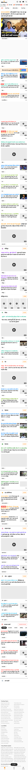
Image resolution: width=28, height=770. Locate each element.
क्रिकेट (3, 80)
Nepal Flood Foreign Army (18, 709)
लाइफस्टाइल (4, 552)
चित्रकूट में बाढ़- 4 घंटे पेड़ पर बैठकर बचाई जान (7, 747)
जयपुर (3, 385)
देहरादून (3, 127)
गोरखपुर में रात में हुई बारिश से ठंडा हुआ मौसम (7, 749)
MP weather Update (17, 720)
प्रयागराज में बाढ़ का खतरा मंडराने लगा (19, 755)
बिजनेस (3, 468)
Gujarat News (16, 735)
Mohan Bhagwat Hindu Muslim (6, 710)
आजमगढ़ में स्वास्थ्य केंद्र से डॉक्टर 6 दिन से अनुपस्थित (7, 753)
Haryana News (3, 729)
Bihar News (16, 733)
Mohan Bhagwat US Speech (19, 704)
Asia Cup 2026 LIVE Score (6, 718)
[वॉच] (23, 2)
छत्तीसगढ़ (21, 627)
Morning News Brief (4, 712)
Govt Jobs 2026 (4, 707)
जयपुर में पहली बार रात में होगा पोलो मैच (19, 752)
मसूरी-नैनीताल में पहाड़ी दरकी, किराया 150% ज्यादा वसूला (7, 750)
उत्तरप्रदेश (4, 627)
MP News (16, 732)
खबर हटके (3, 244)
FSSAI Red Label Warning (18, 710)
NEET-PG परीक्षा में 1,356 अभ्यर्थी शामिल (7, 760)
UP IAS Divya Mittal (17, 718)
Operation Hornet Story (5, 704)
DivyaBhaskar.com (17, 766)
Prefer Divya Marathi (5, 740)
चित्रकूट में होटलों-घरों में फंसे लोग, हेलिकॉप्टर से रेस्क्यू (20, 760)
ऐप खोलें (14, 764)
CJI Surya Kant (16, 707)
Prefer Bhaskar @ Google (18, 741)
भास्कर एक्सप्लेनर (4, 38)
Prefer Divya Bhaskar (18, 740)
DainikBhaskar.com (4, 766)
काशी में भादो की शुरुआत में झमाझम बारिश (19, 758)
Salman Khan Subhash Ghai (19, 712)
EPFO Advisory (16, 706)
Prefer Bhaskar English (5, 741)
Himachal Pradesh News (18, 727)
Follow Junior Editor (4, 743)
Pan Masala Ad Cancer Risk (6, 709)
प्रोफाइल (23, 768)
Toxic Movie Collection (5, 723)
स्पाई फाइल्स (4, 138)
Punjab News (16, 729)
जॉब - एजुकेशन (4, 600)
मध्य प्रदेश (10, 627)
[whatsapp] (24, 38)
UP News (2, 733)
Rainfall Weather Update (18, 715)
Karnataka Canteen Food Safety (7, 720)
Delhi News (3, 727)
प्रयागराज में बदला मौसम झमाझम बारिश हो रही (7, 758)
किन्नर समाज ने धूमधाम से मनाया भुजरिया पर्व (7, 752)
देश (2, 181)
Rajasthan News (4, 735)
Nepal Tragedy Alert (4, 706)
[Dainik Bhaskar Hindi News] (4, 2)
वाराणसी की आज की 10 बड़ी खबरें (19, 753)
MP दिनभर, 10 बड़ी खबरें (4, 755)
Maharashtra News (17, 730)
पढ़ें (4, 768)
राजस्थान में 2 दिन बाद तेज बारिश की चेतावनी (7, 761)
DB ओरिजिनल (4, 100)
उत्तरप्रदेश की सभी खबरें (22, 624)
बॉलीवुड (3, 272)
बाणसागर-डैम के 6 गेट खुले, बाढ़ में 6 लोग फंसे (20, 750)
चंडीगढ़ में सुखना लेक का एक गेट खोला (19, 747)
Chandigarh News (4, 732)
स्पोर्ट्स (3, 395)
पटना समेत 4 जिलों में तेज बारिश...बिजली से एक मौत (20, 749)
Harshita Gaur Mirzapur (18, 713)
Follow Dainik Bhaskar (5, 738)
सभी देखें (24, 296)
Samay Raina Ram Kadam (5, 713)
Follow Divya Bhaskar (18, 738)
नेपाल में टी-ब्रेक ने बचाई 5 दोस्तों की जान (20, 761)
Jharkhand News (4, 730)
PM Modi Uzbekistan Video (6, 715)
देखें (13, 768)
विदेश (2, 66)
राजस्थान (15, 627)
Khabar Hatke (16, 721)
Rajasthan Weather (4, 721)
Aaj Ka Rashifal (16, 723)
